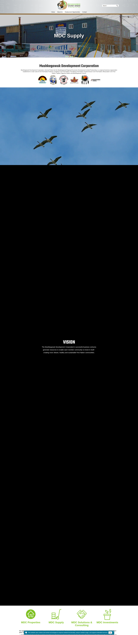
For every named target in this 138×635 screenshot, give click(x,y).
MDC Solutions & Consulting (81, 624)
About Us (60, 12)
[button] (66, 56)
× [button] (113, 631)
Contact (84, 12)
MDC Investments (107, 622)
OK (110, 632)
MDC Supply (56, 622)
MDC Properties (30, 622)
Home (53, 12)
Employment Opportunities (72, 12)
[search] (109, 6)
